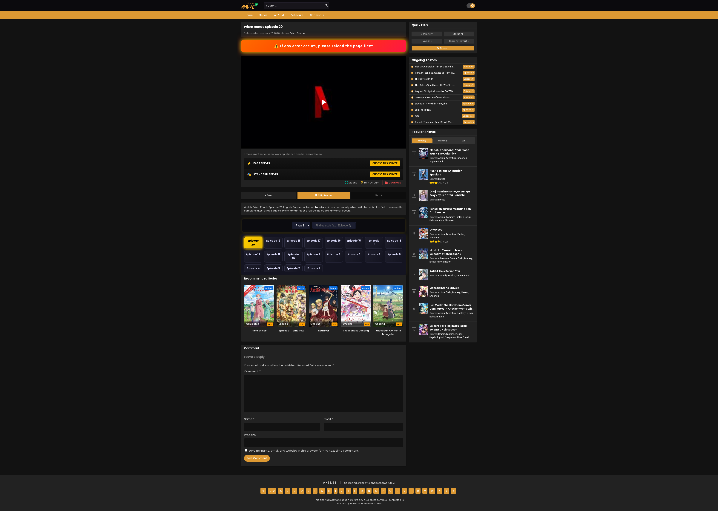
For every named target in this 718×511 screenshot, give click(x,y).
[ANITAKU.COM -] (249, 8)
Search (444, 48)
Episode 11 (273, 254)
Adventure (451, 158)
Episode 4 (253, 268)
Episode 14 (374, 242)
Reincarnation (436, 220)
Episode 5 (394, 254)
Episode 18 (293, 241)
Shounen (462, 158)
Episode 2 (293, 268)
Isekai (468, 217)
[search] (326, 5)
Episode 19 (273, 241)
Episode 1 (313, 268)
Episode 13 (394, 241)
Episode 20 (253, 242)
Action (441, 158)
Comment (252, 371)
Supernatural (436, 161)
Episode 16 (334, 241)
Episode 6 (374, 254)
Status (458, 33)
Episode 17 (314, 241)
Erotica (441, 178)
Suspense (450, 337)
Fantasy (460, 217)
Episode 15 (354, 241)
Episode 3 (273, 268)
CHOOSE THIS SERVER (385, 163)
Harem (464, 292)
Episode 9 (313, 254)
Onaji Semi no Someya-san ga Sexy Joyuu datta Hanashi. (449, 193)
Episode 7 (353, 254)
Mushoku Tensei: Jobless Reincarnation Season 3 (445, 252)
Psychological (436, 337)
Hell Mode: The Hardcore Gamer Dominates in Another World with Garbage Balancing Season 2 (451, 308)
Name (249, 419)
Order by (458, 41)
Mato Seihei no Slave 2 (444, 288)
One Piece (435, 229)
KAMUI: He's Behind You (444, 271)
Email (328, 419)
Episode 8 (333, 254)
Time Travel (463, 337)
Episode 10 (293, 256)
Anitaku (319, 207)
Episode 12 (253, 254)
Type (425, 41)
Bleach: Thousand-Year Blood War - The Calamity (449, 151)
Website (250, 435)
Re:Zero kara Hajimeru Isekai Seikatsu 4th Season (448, 327)
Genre (426, 33)
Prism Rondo (297, 33)
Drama (453, 258)
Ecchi (460, 258)
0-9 (272, 491)
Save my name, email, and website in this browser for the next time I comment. (303, 451)
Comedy (450, 217)
